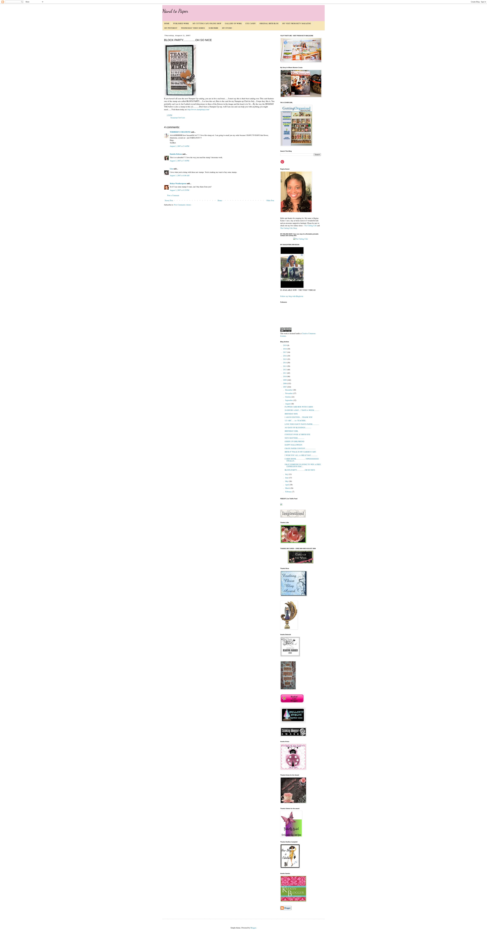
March (287, 488)
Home (220, 200)
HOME (166, 23)
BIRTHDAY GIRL (291, 431)
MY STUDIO (227, 28)
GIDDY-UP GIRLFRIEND (294, 441)
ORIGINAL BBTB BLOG (269, 23)
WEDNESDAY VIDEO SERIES (193, 28)
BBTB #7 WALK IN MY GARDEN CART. (300, 452)
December (289, 390)
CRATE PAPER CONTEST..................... (300, 448)
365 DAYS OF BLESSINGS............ (298, 427)
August (288, 403)
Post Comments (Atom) (182, 205)
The (305, 225)
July (287, 474)
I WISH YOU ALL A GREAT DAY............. (301, 455)
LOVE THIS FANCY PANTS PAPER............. (302, 424)
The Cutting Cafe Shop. (288, 228)
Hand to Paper (175, 11)
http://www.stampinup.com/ (198, 109)
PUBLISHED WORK (181, 23)
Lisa (171, 168)
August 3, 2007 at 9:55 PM (179, 190)
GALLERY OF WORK (233, 23)
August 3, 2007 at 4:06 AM (179, 175)
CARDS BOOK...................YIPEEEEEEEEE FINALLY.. (302, 460)
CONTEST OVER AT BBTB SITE (297, 434)
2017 (285, 352)
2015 (285, 359)
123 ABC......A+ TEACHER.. (295, 420)
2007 (285, 387)
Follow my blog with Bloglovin (291, 296)
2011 (285, 373)
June (287, 477)
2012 (285, 369)
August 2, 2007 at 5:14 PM (179, 146)
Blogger (253, 928)
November (289, 393)
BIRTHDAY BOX (291, 414)
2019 (285, 345)
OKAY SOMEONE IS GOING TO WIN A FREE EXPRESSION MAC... (303, 465)
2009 (285, 380)
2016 (285, 356)
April (287, 484)
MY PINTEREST (170, 28)
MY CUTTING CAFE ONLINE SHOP (207, 23)
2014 (285, 362)
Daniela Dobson (176, 154)
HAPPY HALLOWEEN (293, 445)
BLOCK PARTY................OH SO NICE (300, 470)
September (289, 400)
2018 (285, 349)
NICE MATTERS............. (294, 438)
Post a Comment (173, 195)
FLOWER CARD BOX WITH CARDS (299, 407)
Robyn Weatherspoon (178, 183)
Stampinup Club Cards (177, 118)
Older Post (270, 200)
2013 (285, 366)
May (287, 481)
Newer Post (169, 200)
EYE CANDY (251, 23)
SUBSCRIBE (213, 28)
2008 (285, 383)
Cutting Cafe (312, 225)
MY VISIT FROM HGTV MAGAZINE (296, 23)
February (288, 491)
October (288, 397)
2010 (285, 376)
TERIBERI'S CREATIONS (180, 132)
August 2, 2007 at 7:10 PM (179, 160)
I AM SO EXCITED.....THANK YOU (298, 417)
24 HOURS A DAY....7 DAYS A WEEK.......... (302, 410)
